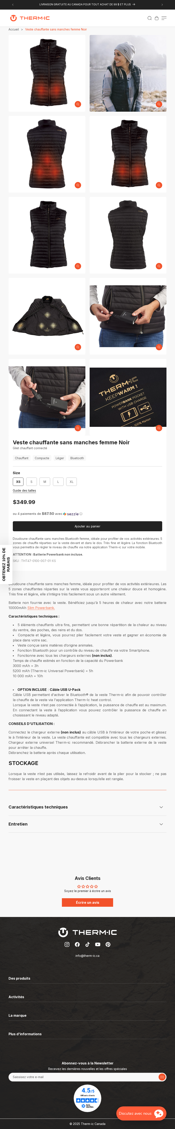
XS (18, 482)
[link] (157, 18)
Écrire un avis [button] (87, 902)
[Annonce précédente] (13, 4)
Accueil (14, 29)
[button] (149, 18)
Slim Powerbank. (41, 608)
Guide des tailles (24, 490)
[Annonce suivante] (162, 4)
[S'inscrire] (162, 1077)
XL (73, 483)
